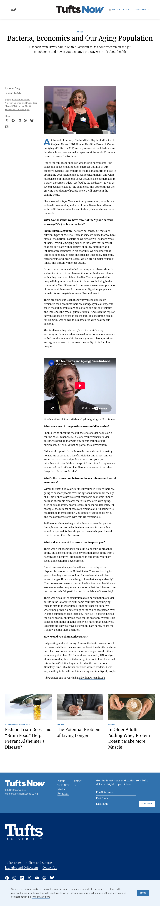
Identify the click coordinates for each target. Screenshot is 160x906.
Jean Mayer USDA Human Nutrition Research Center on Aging (21, 106)
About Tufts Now (63, 783)
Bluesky (52, 878)
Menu (14, 9)
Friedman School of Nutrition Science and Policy (18, 101)
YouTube (37, 878)
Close (143, 893)
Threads (44, 878)
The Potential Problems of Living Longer (79, 732)
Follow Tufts (119, 9)
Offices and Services (39, 863)
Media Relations (63, 791)
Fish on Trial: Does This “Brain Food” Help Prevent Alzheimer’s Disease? (28, 738)
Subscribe (140, 9)
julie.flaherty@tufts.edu (92, 677)
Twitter (29, 878)
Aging (80, 32)
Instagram (14, 878)
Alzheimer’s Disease (17, 724)
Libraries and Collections (21, 867)
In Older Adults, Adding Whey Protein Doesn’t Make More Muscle (129, 738)
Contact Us (77, 783)
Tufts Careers (13, 863)
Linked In (22, 878)
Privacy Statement (41, 897)
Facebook (7, 878)
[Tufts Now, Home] (80, 9)
